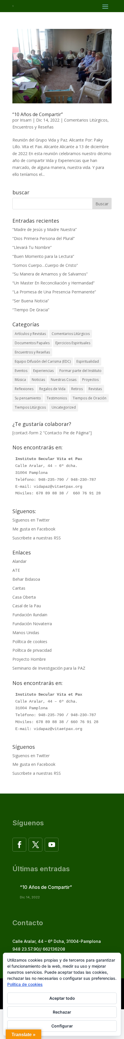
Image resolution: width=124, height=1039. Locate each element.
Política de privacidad (32, 650)
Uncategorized (64, 407)
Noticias (38, 379)
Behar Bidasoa (26, 579)
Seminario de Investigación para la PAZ (48, 668)
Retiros (77, 388)
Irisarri (25, 120)
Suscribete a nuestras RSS (36, 538)
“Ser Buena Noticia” (30, 300)
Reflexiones (24, 388)
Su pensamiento (28, 398)
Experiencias (43, 370)
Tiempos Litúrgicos (30, 407)
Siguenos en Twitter (31, 520)
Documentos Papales (32, 342)
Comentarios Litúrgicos (86, 120)
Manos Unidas (25, 632)
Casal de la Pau (26, 605)
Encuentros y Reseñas (33, 127)
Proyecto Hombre (29, 659)
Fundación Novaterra (32, 623)
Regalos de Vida (52, 388)
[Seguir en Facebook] (19, 845)
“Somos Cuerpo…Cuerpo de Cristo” (45, 265)
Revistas (95, 388)
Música (20, 379)
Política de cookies (29, 641)
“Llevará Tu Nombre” (32, 247)
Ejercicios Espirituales (72, 342)
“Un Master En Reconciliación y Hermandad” (53, 283)
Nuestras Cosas (63, 379)
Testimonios (57, 398)
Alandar (19, 561)
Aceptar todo (62, 998)
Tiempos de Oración (89, 398)
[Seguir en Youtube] (52, 845)
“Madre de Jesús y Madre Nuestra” (44, 229)
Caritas (18, 588)
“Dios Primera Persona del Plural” (43, 238)
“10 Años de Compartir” (37, 114)
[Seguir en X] (35, 845)
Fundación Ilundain (29, 614)
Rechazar (62, 1012)
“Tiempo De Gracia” (30, 309)
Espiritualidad (87, 361)
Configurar (62, 1025)
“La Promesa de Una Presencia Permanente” (54, 292)
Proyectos (90, 379)
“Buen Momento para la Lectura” (43, 256)
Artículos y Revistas (30, 333)
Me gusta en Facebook (33, 529)
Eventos (21, 370)
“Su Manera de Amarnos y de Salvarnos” (50, 274)
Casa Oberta (24, 597)
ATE (16, 570)
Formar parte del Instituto (80, 370)
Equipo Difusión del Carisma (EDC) (43, 361)
